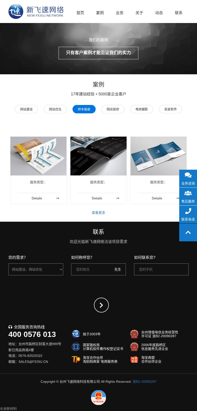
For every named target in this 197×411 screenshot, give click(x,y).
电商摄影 (141, 109)
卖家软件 (170, 109)
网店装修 (113, 109)
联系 (179, 13)
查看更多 (98, 212)
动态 (159, 13)
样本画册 (84, 109)
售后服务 (188, 201)
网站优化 (55, 109)
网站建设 (26, 109)
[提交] (101, 305)
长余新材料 (8, 409)
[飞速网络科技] (36, 11)
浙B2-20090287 (145, 381)
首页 (80, 13)
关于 (139, 13)
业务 (119, 13)
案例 (100, 13)
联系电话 (188, 219)
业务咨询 (188, 183)
